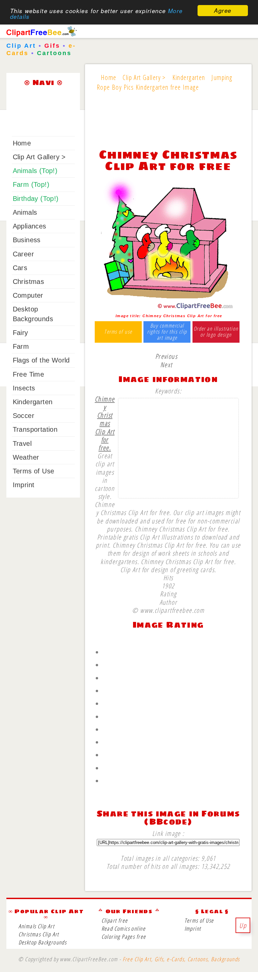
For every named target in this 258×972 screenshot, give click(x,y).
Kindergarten (33, 402)
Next (166, 364)
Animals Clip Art (36, 926)
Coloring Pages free (123, 936)
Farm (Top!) (31, 184)
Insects (24, 388)
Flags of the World (41, 360)
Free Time (28, 374)
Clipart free (114, 920)
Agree (222, 10)
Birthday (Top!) (36, 198)
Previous (166, 356)
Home (22, 143)
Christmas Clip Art (38, 934)
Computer (28, 295)
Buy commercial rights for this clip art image (167, 332)
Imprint (24, 485)
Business (27, 240)
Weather (26, 457)
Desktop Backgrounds (42, 942)
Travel (22, 443)
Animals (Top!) (35, 170)
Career (23, 254)
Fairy (20, 332)
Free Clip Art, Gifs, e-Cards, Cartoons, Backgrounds (181, 959)
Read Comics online (123, 928)
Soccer (23, 415)
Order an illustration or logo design (216, 332)
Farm (21, 346)
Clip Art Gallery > (39, 157)
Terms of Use (33, 471)
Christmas (28, 281)
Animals (25, 212)
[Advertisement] (168, 124)
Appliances (29, 226)
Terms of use (118, 332)
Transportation (35, 429)
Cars (20, 267)
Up (243, 925)
